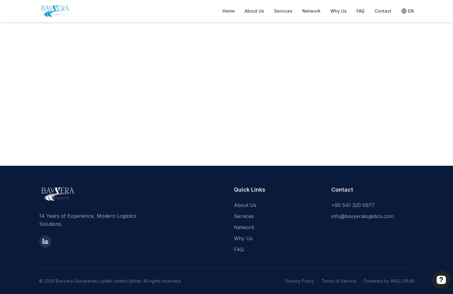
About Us (254, 11)
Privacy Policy (299, 281)
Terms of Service (339, 281)
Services (283, 11)
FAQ (361, 11)
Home (228, 11)
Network (311, 11)
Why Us (338, 11)
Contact (382, 11)
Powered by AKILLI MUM (389, 281)
